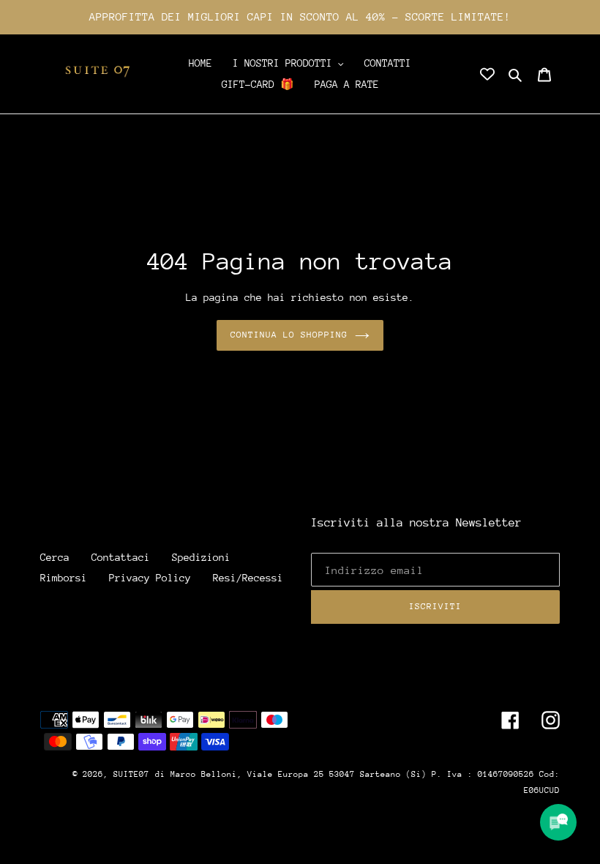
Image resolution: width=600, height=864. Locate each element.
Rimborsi (63, 578)
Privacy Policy (150, 578)
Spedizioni (201, 557)
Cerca (55, 557)
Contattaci (120, 557)
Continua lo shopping (289, 334)
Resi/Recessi (248, 578)
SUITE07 (131, 774)
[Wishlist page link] (487, 74)
